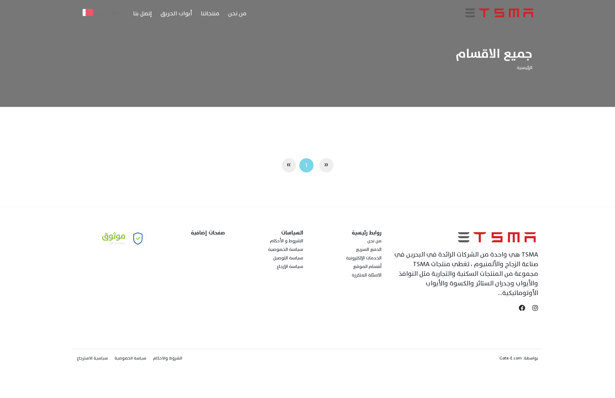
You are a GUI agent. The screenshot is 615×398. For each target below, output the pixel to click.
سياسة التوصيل (288, 258)
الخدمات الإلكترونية (364, 258)
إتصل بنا (142, 13)
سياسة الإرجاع (290, 266)
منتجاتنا (210, 13)
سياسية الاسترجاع (92, 358)
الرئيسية (524, 68)
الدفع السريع (369, 249)
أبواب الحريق (176, 13)
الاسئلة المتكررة (367, 275)
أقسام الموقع (367, 266)
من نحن (237, 13)
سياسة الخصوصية (285, 249)
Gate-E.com (510, 358)
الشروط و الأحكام (286, 241)
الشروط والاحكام (167, 358)
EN (115, 13)
